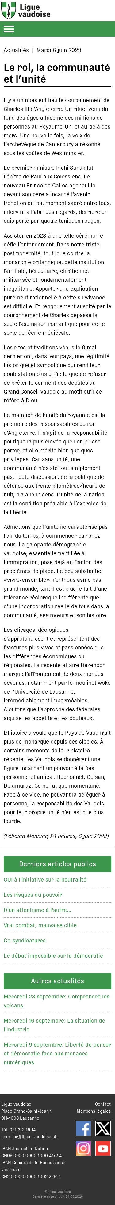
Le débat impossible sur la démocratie (53, 955)
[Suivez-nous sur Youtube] (103, 1148)
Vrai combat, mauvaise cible (40, 925)
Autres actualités (57, 981)
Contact (103, 1104)
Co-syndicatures (25, 940)
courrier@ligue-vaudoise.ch (29, 1136)
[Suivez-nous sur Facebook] (83, 1128)
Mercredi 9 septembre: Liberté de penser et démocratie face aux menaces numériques (57, 1053)
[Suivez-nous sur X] (103, 1128)
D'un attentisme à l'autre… (37, 910)
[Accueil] (25, 15)
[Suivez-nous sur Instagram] (83, 1148)
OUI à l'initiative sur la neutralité (45, 879)
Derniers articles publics (57, 864)
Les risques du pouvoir (33, 894)
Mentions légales (94, 1111)
